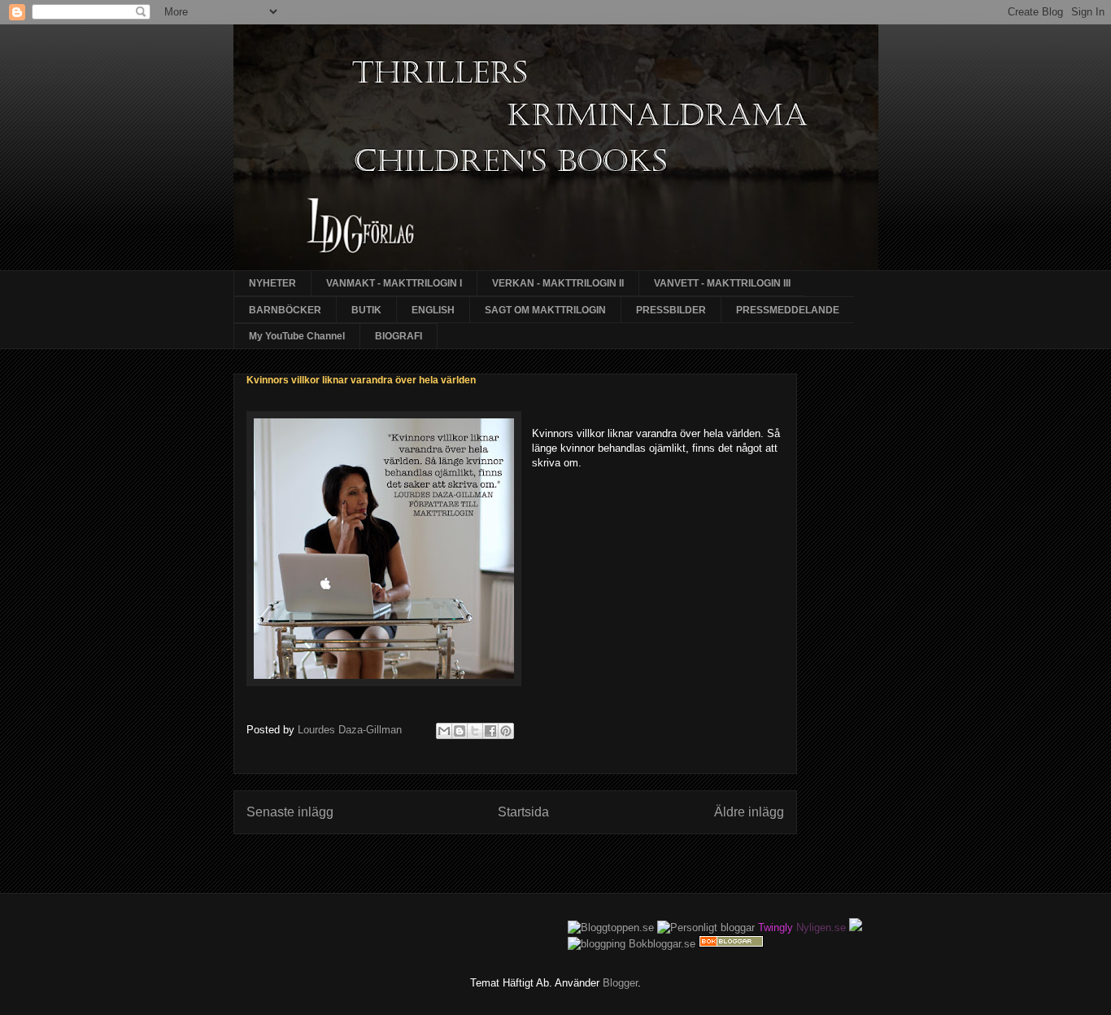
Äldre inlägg (749, 812)
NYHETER (272, 283)
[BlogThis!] (459, 731)
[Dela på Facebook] (490, 731)
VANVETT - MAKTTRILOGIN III (722, 283)
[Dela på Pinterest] (506, 731)
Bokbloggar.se (662, 944)
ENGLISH (433, 310)
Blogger (620, 983)
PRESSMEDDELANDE (787, 310)
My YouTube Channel (297, 336)
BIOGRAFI (398, 336)
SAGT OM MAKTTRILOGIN (545, 310)
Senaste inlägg (289, 812)
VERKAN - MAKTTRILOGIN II (558, 283)
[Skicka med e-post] (444, 731)
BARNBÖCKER (285, 310)
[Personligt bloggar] (706, 927)
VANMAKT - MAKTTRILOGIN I (394, 283)
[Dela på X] (475, 731)
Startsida (523, 812)
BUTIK (366, 310)
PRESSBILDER (671, 310)
